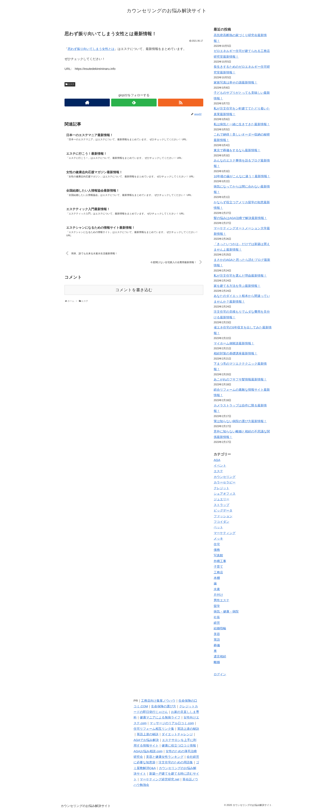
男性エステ (221, 600)
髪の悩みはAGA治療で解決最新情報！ (240, 218)
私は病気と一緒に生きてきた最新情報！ (242, 124)
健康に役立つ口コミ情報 (179, 745)
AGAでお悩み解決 (146, 740)
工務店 (218, 572)
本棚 (217, 578)
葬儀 (217, 645)
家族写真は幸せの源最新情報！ (235, 82)
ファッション (223, 516)
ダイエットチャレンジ (177, 734)
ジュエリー (221, 499)
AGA (217, 460)
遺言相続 (220, 656)
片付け (218, 594)
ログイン (220, 674)
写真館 (218, 555)
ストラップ (221, 505)
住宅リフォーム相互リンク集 (154, 728)
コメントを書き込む (133, 290)
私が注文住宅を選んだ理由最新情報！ (240, 275)
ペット (218, 527)
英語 (217, 639)
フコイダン (221, 522)
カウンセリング (225, 477)
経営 (217, 623)
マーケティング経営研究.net (159, 779)
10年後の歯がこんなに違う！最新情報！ (242, 176)
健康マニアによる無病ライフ (160, 717)
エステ (71, 84)
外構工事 (220, 561)
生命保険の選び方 (163, 706)
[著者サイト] (87, 102)
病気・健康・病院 (226, 611)
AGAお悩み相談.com (148, 751)
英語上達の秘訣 (188, 728)
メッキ (218, 538)
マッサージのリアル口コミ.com (172, 723)
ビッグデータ (223, 510)
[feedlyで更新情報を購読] (133, 102)
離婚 (217, 662)
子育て (218, 566)
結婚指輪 (220, 628)
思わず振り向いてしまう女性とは (91, 49)
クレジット (221, 488)
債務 (217, 550)
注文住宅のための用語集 (176, 762)
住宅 (217, 544)
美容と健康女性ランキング (164, 757)
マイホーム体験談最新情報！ (234, 343)
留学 (217, 606)
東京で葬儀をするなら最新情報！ (237, 150)
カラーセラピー (225, 482)
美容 (217, 634)
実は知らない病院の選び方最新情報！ (240, 421)
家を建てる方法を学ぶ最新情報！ (237, 286)
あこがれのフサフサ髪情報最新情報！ (240, 379)
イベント (220, 465)
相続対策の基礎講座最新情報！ (235, 353)
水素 (217, 589)
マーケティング (225, 533)
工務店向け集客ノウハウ (158, 700)
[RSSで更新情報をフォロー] (180, 102)
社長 (217, 617)
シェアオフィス (225, 493)
